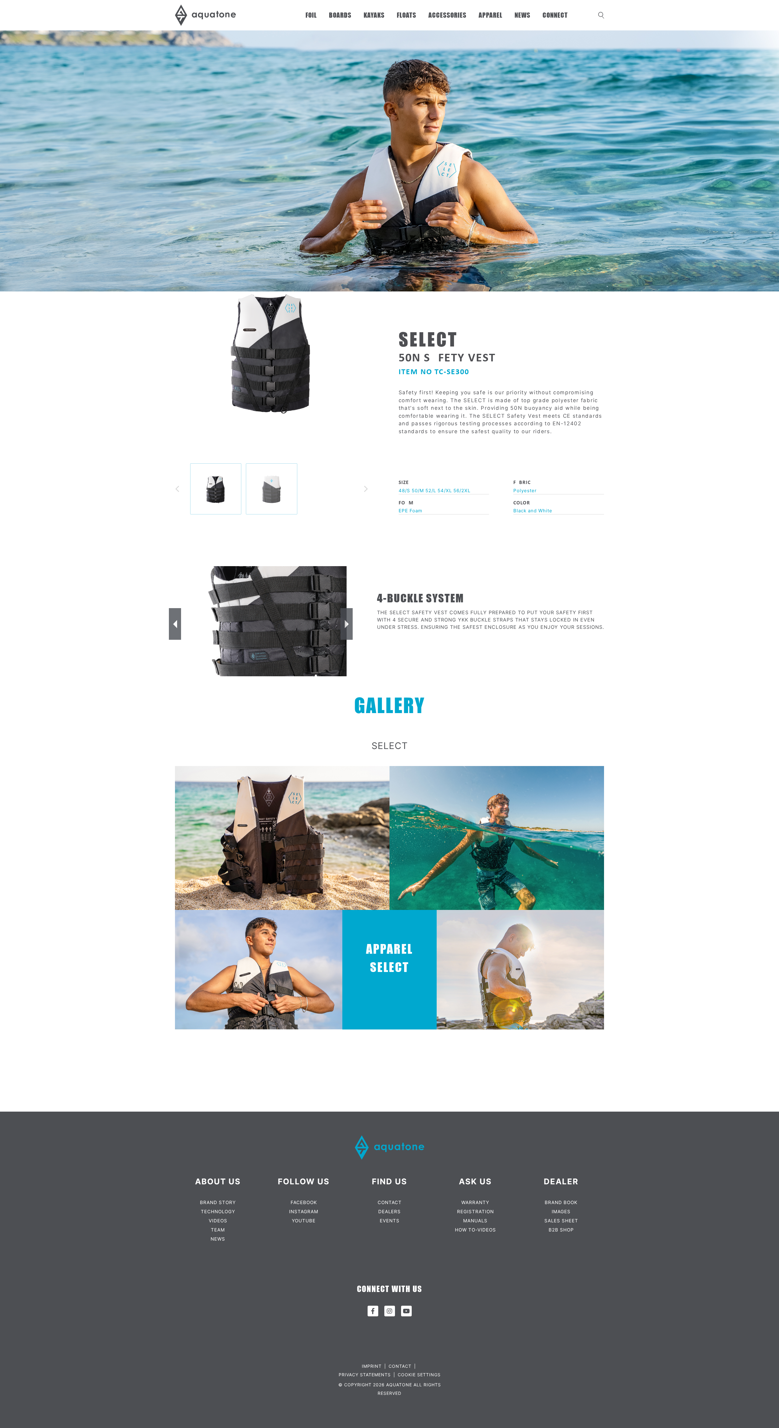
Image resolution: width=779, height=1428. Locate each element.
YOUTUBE (304, 1221)
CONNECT (555, 15)
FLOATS (406, 15)
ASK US (475, 1181)
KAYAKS (374, 15)
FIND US (389, 1181)
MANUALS (475, 1221)
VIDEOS (218, 1221)
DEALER (561, 1181)
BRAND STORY (218, 1202)
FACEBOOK (304, 1202)
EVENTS (390, 1221)
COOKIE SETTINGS (419, 1374)
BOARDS (340, 15)
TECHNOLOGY (218, 1211)
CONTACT (390, 1202)
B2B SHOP (561, 1230)
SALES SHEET (561, 1221)
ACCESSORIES (447, 15)
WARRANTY (475, 1202)
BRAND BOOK (561, 1202)
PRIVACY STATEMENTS (365, 1374)
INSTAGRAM (303, 1211)
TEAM (218, 1230)
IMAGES (561, 1211)
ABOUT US (218, 1181)
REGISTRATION (475, 1211)
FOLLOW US (304, 1181)
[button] (177, 489)
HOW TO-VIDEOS (475, 1230)
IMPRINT (372, 1366)
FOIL (311, 15)
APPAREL (490, 15)
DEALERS (389, 1211)
